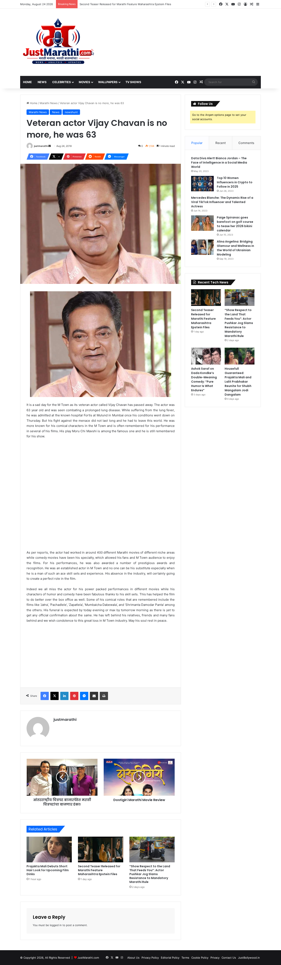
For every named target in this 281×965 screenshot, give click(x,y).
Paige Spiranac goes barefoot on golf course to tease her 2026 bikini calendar (235, 223)
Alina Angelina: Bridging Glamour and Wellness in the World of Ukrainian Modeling (235, 248)
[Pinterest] (74, 696)
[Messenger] (84, 696)
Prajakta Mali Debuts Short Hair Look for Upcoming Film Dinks (48, 870)
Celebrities (61, 82)
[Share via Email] (94, 696)
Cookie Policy (199, 957)
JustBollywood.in (249, 957)
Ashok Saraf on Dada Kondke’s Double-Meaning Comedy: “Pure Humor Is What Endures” (204, 379)
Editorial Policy (170, 957)
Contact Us (229, 957)
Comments (246, 143)
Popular (197, 143)
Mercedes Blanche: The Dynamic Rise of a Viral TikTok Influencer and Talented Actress (222, 202)
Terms (185, 957)
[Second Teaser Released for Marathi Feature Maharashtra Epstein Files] (100, 849)
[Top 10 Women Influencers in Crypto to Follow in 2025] (202, 183)
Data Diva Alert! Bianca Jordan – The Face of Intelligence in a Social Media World (219, 162)
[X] (54, 696)
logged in (56, 925)
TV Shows (133, 82)
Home (27, 82)
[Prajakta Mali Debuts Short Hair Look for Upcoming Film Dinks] (49, 849)
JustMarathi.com (88, 957)
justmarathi (41, 145)
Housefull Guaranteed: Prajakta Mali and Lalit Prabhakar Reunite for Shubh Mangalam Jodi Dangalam (238, 382)
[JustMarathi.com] (58, 42)
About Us (133, 957)
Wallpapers (107, 82)
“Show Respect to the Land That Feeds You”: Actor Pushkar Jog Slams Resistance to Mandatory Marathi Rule (149, 874)
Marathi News (49, 103)
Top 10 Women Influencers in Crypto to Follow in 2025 (234, 182)
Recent (220, 143)
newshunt (71, 112)
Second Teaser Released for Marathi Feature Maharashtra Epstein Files (99, 870)
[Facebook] (45, 696)
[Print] (104, 696)
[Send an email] (49, 145)
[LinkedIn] (64, 696)
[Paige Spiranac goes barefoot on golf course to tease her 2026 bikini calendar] (202, 223)
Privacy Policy (150, 957)
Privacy (214, 957)
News (42, 82)
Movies (84, 82)
